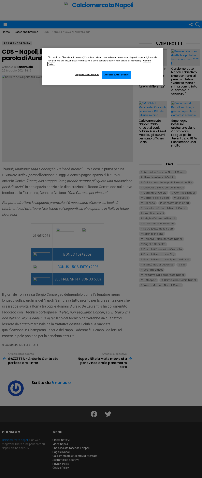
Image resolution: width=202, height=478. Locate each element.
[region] (102, 66)
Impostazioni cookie (87, 74)
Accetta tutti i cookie (117, 74)
